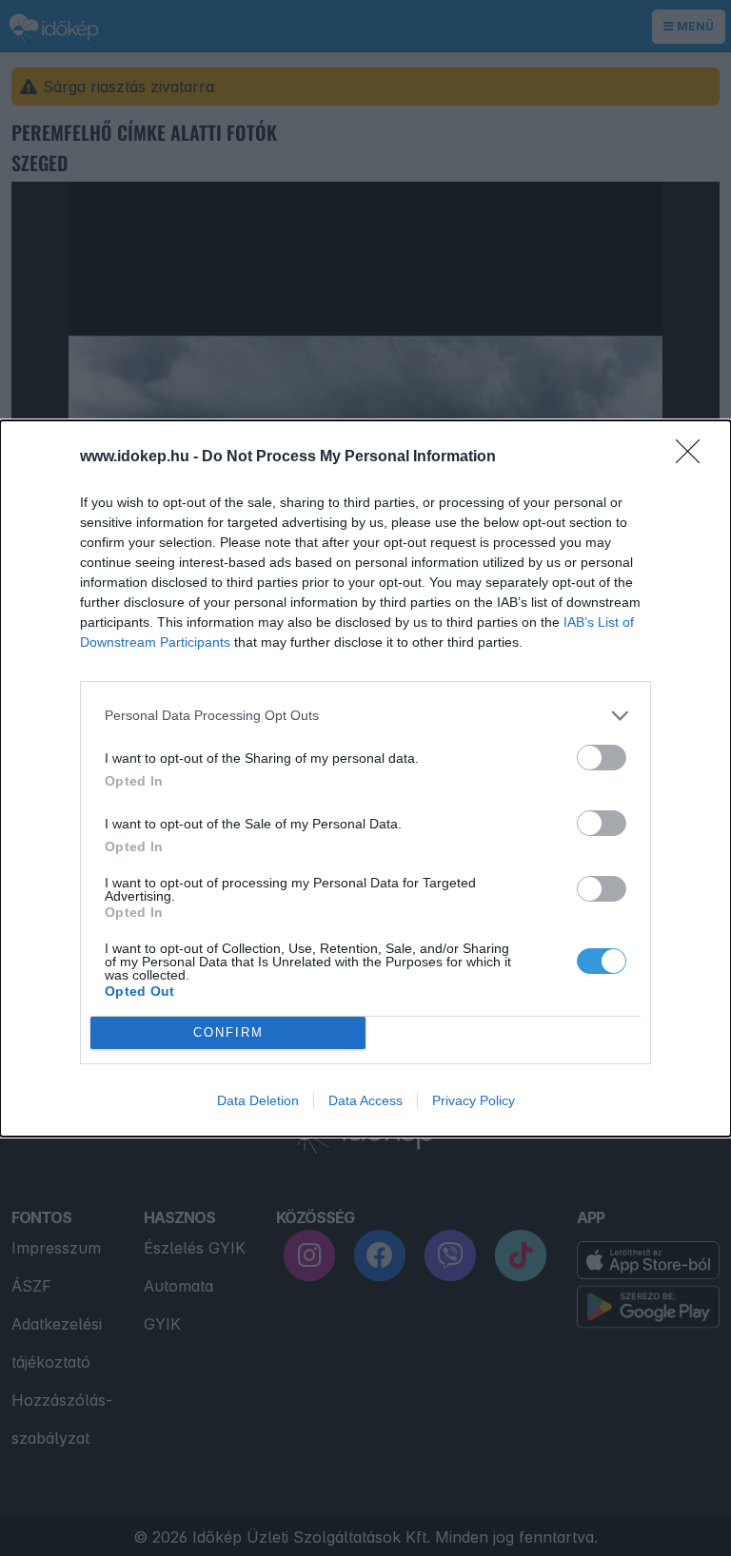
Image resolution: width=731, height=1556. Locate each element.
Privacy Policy (473, 1100)
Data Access (365, 1100)
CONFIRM (228, 1032)
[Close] (694, 457)
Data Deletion (258, 1100)
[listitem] (365, 716)
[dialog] (365, 778)
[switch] (601, 757)
